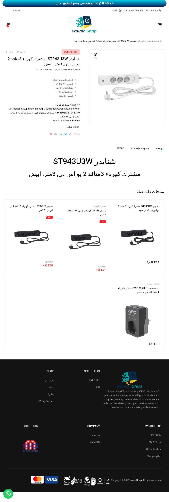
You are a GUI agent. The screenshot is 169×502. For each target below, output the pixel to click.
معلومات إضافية (140, 148)
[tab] (160, 148)
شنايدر (69, 127)
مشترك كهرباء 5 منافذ (20, 112)
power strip (19, 109)
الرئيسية (158, 41)
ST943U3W (74, 112)
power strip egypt (35, 109)
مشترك (50, 112)
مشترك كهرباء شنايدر (69, 116)
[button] (95, 56)
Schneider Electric (71, 69)
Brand (120, 148)
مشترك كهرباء (145, 41)
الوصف (160, 148)
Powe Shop (136, 480)
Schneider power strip (56, 109)
